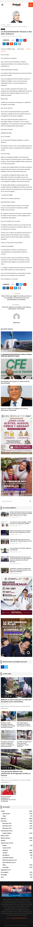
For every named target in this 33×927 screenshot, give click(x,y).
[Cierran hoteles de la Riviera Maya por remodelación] (5, 550)
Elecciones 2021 (7, 823)
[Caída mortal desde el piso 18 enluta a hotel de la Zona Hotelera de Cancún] (5, 532)
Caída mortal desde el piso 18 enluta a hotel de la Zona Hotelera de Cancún (20, 531)
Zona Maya (6, 867)
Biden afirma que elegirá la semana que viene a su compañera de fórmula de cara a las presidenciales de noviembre (16, 297)
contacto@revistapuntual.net (19, 918)
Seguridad (4, 870)
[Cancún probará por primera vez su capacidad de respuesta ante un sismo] (5, 541)
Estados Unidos (7, 833)
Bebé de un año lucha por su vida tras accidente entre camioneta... (16, 701)
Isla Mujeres (6, 855)
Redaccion (5, 36)
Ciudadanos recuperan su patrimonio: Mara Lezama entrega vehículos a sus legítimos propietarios (20, 570)
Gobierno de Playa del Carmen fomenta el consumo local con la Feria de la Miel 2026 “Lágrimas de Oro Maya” (21, 513)
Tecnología (4, 874)
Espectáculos (6, 813)
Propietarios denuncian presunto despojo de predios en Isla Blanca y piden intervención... (7, 744)
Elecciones (4, 821)
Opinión (3, 29)
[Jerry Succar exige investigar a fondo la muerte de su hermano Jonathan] (5, 524)
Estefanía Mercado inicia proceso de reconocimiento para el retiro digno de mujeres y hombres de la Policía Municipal (21, 559)
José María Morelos (8, 857)
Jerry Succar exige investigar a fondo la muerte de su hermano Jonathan (20, 522)
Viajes (4, 816)
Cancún (5, 848)
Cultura (3, 811)
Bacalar (5, 845)
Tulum (4, 865)
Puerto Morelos (7, 862)
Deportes (3, 818)
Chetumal (5, 850)
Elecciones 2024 (7, 828)
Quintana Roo (5, 843)
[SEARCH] (30, 501)
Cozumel (5, 852)
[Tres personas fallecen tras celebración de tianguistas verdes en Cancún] (16, 759)
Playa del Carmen (7, 860)
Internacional (4, 831)
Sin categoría (4, 872)
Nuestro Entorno (5, 838)
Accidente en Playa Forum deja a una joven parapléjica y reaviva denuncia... (24, 744)
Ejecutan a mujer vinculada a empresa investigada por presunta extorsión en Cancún (8, 725)
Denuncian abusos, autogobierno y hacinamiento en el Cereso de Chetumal (8, 799)
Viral (2, 877)
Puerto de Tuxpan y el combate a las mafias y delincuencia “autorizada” (14, 409)
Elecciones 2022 (7, 826)
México (3, 835)
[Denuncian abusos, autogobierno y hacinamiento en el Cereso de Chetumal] (8, 790)
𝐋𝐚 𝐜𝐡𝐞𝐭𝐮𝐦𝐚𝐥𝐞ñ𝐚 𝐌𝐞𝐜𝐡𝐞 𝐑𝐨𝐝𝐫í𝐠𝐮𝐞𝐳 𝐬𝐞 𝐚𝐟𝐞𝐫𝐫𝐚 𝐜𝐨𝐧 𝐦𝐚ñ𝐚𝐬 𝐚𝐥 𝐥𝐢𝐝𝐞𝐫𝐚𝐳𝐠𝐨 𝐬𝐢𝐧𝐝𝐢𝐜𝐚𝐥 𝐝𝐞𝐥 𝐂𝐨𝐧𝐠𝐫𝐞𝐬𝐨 (16, 355)
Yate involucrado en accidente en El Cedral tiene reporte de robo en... (24, 724)
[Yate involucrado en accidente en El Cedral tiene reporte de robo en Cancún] (24, 716)
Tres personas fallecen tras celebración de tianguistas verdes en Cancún (16, 773)
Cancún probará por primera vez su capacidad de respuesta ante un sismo (21, 540)
